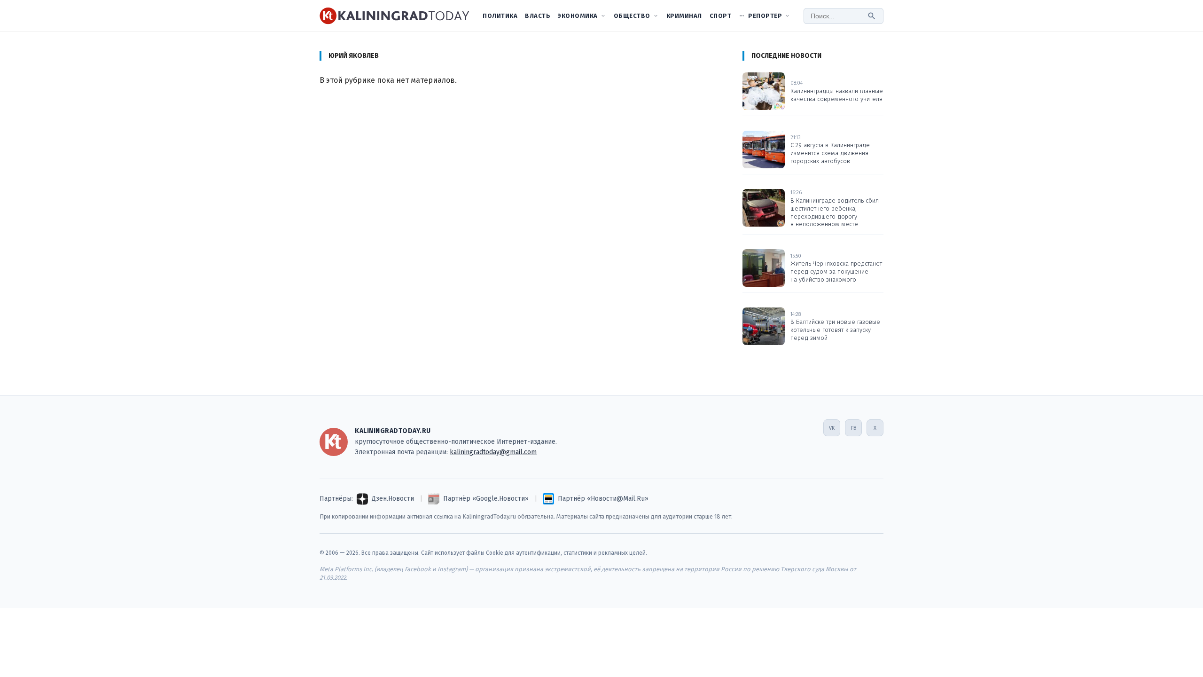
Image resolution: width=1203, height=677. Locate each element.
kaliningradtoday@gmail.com (493, 452)
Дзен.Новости (393, 499)
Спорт (721, 15)
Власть (537, 15)
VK (832, 428)
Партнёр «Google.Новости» (486, 499)
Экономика (578, 15)
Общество (632, 15)
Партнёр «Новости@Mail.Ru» (603, 499)
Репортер (765, 15)
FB (853, 428)
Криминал (684, 15)
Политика (500, 15)
